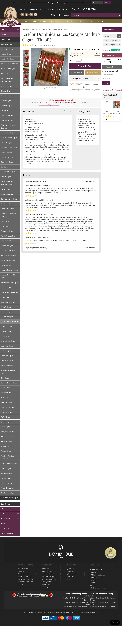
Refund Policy (47, 584)
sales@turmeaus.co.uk (98, 588)
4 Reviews (38, 45)
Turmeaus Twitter (24, 576)
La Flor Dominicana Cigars (57, 29)
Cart (54, 15)
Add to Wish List (76, 73)
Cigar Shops (56, 21)
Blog (90, 21)
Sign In (105, 83)
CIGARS (26, 29)
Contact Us (22, 584)
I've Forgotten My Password (112, 90)
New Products (23, 569)
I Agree (107, 3)
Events (100, 21)
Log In (68, 579)
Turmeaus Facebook (25, 579)
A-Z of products (23, 574)
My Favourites (71, 574)
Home (25, 21)
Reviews (80, 21)
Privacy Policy (97, 3)
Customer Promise (48, 574)
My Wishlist (70, 576)
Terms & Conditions (49, 579)
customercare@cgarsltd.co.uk (49, 105)
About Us (45, 569)
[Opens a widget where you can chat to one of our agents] (115, 622)
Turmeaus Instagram (25, 582)
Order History (71, 571)
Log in (97, 78)
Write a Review (49, 45)
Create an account (108, 88)
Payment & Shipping (49, 576)
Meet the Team (39, 21)
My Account (65, 15)
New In (69, 21)
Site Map (45, 587)
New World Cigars (38, 29)
